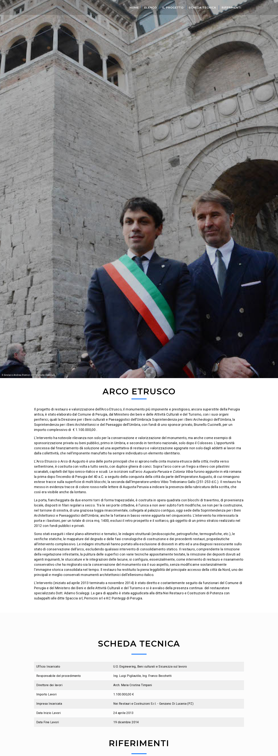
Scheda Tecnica (202, 7)
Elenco (150, 7)
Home (134, 7)
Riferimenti (231, 7)
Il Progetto (172, 7)
